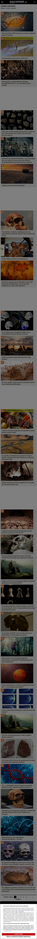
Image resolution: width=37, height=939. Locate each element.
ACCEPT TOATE (18, 934)
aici (10, 918)
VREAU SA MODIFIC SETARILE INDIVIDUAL (18, 936)
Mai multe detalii (21, 911)
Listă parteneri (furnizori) (7, 931)
